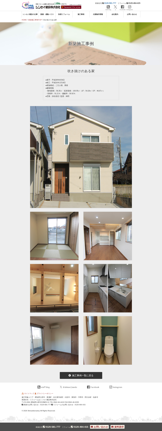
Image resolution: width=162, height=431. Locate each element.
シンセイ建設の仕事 (30, 14)
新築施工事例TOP (35, 20)
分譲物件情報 (98, 14)
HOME (24, 20)
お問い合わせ (132, 14)
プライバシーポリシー (45, 393)
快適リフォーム (64, 14)
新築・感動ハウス (47, 14)
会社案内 (115, 14)
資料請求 (119, 427)
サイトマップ (29, 393)
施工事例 (81, 14)
